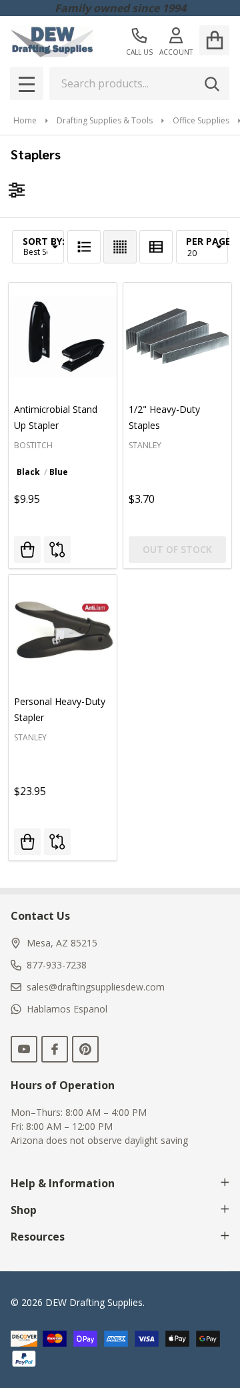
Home (25, 120)
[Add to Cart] (27, 841)
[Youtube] (24, 1049)
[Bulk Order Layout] (156, 246)
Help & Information (63, 1183)
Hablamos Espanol (67, 1008)
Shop (24, 1210)
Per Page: (209, 241)
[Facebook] (55, 1049)
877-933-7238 (57, 964)
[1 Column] (84, 246)
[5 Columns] (120, 246)
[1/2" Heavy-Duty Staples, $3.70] (177, 337)
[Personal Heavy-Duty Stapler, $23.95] (63, 629)
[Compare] (57, 549)
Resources (38, 1236)
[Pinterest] (85, 1049)
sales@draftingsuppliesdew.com (96, 986)
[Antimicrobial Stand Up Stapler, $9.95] (63, 337)
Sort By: (44, 241)
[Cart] (214, 40)
